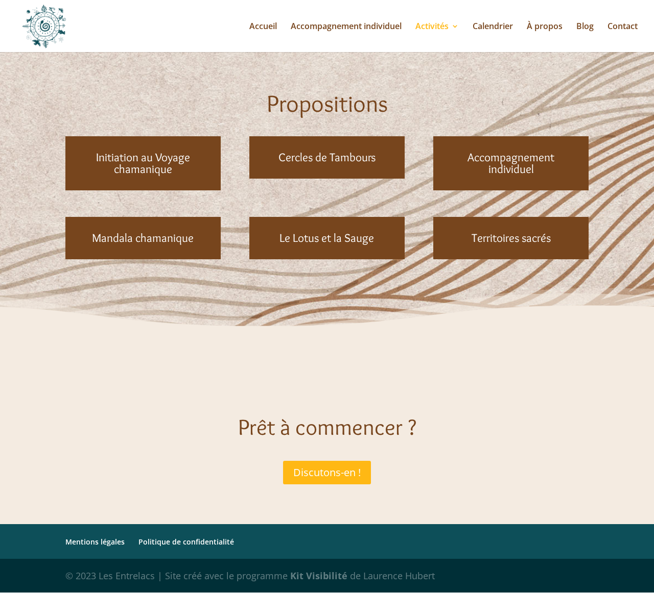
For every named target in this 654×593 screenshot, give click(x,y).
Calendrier (493, 27)
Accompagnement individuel (346, 27)
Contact (623, 27)
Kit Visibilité (320, 576)
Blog (585, 27)
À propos (545, 27)
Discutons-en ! (327, 472)
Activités (432, 27)
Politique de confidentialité (186, 542)
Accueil (263, 27)
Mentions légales (95, 542)
